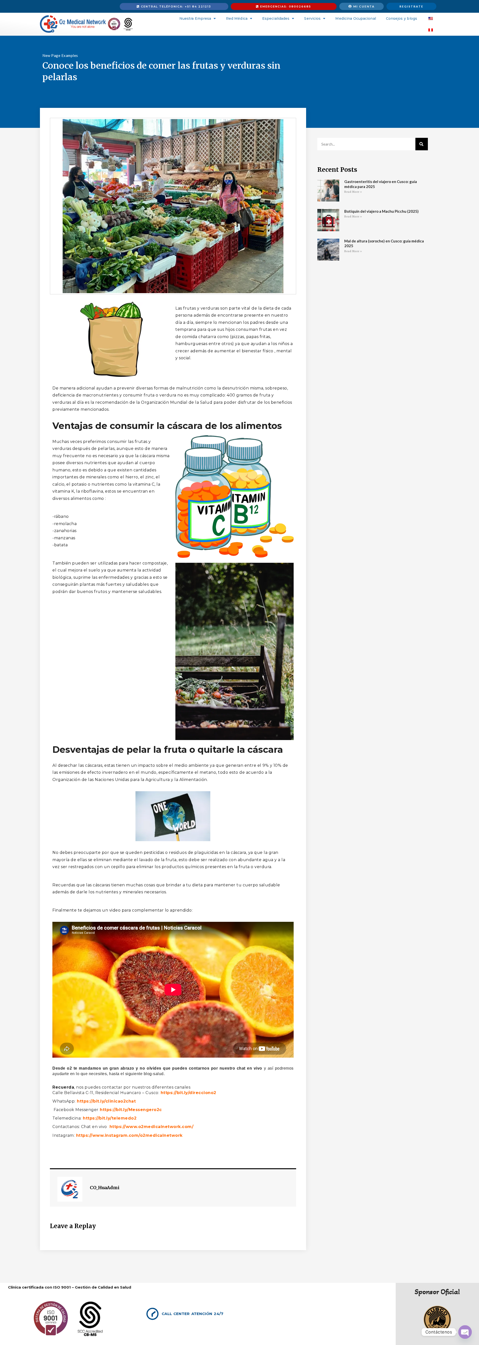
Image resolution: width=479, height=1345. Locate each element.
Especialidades (275, 18)
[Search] (421, 144)
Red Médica (236, 18)
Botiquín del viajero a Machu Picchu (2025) (381, 211)
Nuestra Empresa (195, 18)
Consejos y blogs (401, 18)
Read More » (353, 191)
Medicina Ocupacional (355, 18)
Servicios (312, 18)
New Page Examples (60, 55)
